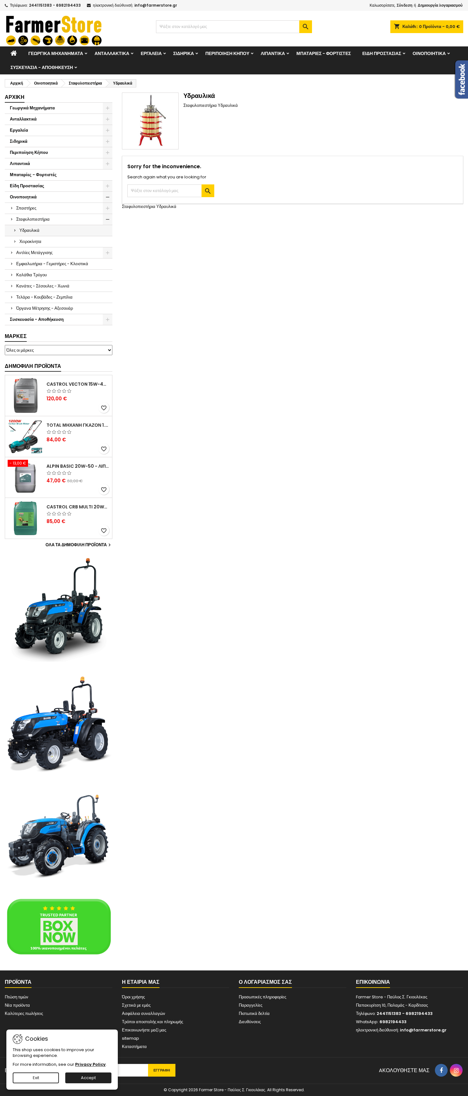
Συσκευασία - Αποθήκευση (42, 67)
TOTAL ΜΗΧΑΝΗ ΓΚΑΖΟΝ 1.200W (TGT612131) (78, 425)
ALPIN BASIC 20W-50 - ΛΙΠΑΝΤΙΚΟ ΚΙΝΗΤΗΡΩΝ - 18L (78, 466)
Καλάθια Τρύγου (31, 275)
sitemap (130, 1038)
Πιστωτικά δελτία (254, 1013)
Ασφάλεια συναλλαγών (143, 1013)
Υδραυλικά (29, 230)
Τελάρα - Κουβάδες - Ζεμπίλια (44, 297)
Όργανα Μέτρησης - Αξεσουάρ (44, 308)
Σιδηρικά (183, 53)
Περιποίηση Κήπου (227, 53)
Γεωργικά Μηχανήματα (55, 53)
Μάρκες (16, 336)
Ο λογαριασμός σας (265, 982)
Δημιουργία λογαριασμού (440, 5)
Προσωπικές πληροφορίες (262, 997)
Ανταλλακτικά (112, 53)
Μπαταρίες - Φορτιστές (323, 53)
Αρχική (15, 97)
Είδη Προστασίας (381, 53)
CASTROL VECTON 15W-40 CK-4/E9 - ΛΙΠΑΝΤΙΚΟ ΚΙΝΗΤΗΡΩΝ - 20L (78, 384)
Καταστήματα (134, 1047)
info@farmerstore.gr (155, 5)
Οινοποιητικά (429, 53)
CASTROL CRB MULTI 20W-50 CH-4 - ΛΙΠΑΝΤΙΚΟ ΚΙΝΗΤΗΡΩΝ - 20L (78, 506)
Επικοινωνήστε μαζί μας (144, 1030)
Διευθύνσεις (250, 1022)
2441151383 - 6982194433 (55, 5)
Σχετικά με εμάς (136, 1005)
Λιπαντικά (273, 53)
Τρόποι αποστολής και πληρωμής (152, 1022)
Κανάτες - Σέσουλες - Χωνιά (42, 286)
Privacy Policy (90, 1064)
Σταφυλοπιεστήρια (33, 219)
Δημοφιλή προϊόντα (33, 366)
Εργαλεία (151, 53)
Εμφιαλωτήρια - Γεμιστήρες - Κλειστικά (52, 264)
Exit (36, 1078)
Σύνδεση (404, 5)
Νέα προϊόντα (17, 1005)
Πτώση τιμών (16, 997)
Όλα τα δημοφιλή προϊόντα (79, 545)
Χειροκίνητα (30, 241)
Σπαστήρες (26, 208)
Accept (88, 1078)
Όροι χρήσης (133, 997)
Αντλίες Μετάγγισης (34, 253)
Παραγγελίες (250, 1005)
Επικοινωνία (373, 982)
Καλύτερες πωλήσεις (24, 1013)
